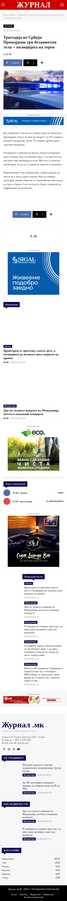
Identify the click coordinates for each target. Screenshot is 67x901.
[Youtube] (18, 749)
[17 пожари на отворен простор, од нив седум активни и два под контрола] (12, 628)
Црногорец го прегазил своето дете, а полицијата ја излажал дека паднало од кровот (30, 354)
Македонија (10, 406)
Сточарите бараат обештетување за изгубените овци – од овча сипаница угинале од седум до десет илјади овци (43, 650)
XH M (6, 362)
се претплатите (55, 501)
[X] (13, 749)
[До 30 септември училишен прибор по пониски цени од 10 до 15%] (11, 788)
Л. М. (9, 54)
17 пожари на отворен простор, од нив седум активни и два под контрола (43, 629)
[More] (42, 62)
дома (5, 15)
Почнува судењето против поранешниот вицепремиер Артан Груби (42, 768)
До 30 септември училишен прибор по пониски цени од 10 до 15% (41, 785)
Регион (13, 15)
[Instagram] (9, 749)
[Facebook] (4, 749)
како (61, 493)
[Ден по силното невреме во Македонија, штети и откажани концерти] (33, 386)
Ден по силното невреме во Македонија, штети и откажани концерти (31, 412)
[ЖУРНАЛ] (33, 5)
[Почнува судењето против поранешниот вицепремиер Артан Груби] (11, 770)
